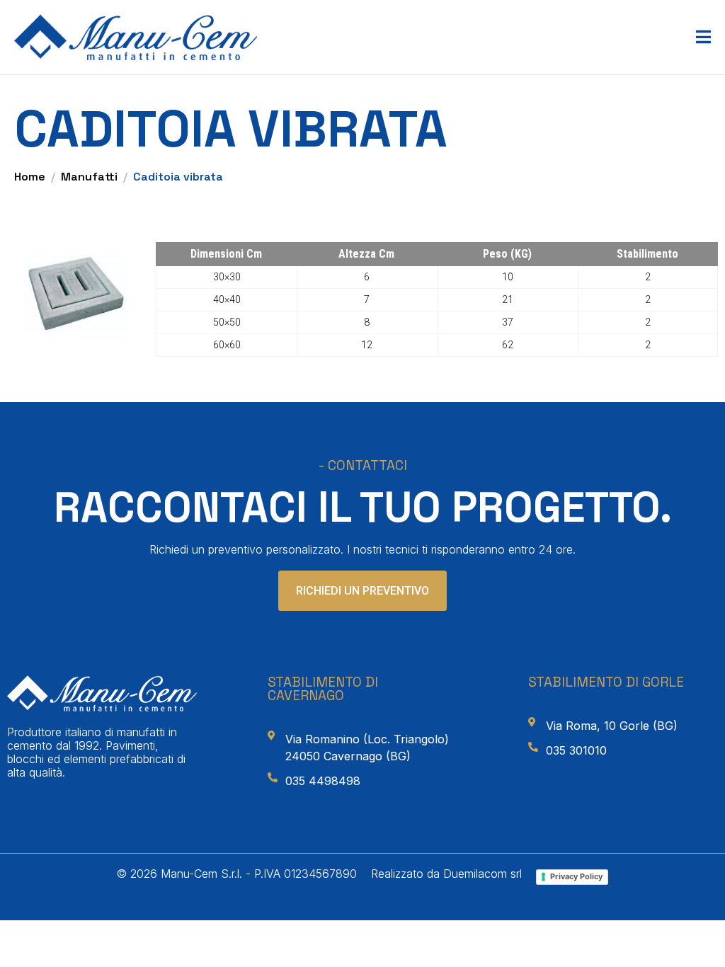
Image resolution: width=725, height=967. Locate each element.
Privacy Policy (576, 876)
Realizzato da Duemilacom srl (446, 873)
